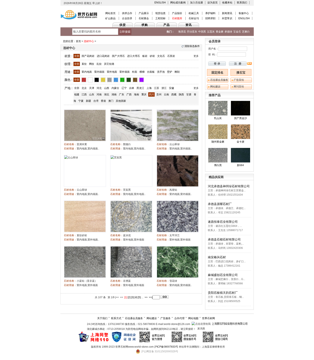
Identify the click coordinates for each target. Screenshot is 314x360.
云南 (166, 94)
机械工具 (194, 13)
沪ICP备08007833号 (166, 346)
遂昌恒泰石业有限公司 (223, 221)
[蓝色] (115, 79)
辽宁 (124, 88)
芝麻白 (246, 31)
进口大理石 (133, 56)
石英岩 (171, 56)
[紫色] (141, 79)
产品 (166, 25)
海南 (136, 94)
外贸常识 (227, 18)
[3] (132, 297)
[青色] (128, 79)
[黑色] (96, 79)
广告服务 (165, 318)
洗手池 (161, 71)
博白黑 (218, 165)
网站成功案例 (178, 2)
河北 (99, 88)
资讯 (188, 25)
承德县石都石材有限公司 (224, 239)
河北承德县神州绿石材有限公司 (229, 186)
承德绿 (228, 31)
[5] (139, 297)
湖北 (106, 94)
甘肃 (188, 94)
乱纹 (99, 63)
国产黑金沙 (240, 118)
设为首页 (212, 2)
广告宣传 (239, 79)
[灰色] (109, 79)
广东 (121, 94)
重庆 (144, 94)
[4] (136, 297)
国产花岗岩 (88, 56)
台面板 (151, 71)
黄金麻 (219, 31)
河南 (99, 94)
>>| (151, 297)
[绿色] (122, 79)
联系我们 (242, 2)
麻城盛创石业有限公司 (223, 275)
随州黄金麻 (217, 141)
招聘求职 (210, 18)
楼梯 (142, 71)
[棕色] (135, 79)
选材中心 (89, 41)
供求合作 (127, 13)
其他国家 (121, 100)
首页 (78, 41)
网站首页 (110, 13)
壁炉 (169, 71)
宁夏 (81, 100)
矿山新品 (110, 18)
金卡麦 (240, 141)
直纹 (84, 63)
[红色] (83, 79)
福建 (76, 94)
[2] (129, 297)
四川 (151, 94)
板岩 (144, 56)
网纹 (91, 63)
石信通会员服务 (219, 79)
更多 (196, 56)
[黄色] (103, 79)
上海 (149, 88)
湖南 (114, 94)
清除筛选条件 (192, 46)
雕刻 (177, 71)
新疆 (88, 100)
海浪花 (182, 31)
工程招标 (160, 18)
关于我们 (102, 318)
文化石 (161, 56)
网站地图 (193, 318)
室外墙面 (124, 71)
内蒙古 (115, 88)
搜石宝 (240, 72)
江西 (84, 94)
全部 (76, 56)
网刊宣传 (239, 86)
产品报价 (177, 13)
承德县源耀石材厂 (220, 204)
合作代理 (179, 318)
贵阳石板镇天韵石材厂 (223, 292)
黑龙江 (140, 88)
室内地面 (87, 71)
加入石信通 (196, 2)
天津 (91, 88)
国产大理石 (118, 56)
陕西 (181, 94)
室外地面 (112, 71)
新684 (240, 165)
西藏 (173, 94)
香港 (103, 100)
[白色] (90, 79)
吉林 (131, 88)
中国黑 (202, 31)
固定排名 (217, 72)
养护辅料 (210, 13)
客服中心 (244, 13)
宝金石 (237, 31)
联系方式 (116, 318)
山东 (91, 94)
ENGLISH (160, 2)
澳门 (110, 100)
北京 (84, 88)
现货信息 (160, 13)
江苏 (156, 88)
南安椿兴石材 (217, 257)
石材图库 (177, 18)
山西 (106, 88)
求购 (144, 25)
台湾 (95, 100)
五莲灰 (211, 31)
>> (146, 297)
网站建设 (215, 86)
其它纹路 (109, 63)
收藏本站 (227, 2)
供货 (122, 25)
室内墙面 (99, 71)
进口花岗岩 (103, 56)
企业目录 (127, 18)
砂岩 (152, 56)
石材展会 (144, 18)
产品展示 (144, 13)
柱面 (134, 71)
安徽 (171, 88)
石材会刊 (194, 18)
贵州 (158, 94)
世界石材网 (208, 318)
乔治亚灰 (192, 31)
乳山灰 (218, 118)
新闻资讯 (227, 13)
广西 (129, 94)
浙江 (164, 88)
